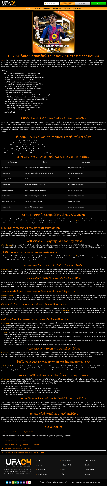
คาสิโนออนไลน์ (5, 323)
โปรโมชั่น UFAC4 (6, 366)
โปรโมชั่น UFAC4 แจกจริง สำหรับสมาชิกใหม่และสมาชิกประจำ (24, 103)
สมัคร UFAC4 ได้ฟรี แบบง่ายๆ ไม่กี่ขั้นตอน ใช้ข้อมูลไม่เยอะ (24, 105)
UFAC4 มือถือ (77, 8)
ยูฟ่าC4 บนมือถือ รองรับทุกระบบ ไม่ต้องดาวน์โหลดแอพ (25, 88)
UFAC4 (28, 8)
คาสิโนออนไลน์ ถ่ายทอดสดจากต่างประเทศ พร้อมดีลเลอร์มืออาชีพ (28, 99)
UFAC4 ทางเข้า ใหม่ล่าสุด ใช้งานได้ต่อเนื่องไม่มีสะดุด (22, 82)
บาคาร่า (6, 332)
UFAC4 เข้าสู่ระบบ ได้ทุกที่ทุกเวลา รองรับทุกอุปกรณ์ (21, 86)
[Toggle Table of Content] (102, 71)
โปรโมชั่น (67, 8)
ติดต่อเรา (49, 482)
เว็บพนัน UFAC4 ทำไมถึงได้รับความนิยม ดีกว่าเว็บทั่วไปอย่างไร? (25, 77)
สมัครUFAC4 (5, 379)
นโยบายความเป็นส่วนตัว (60, 482)
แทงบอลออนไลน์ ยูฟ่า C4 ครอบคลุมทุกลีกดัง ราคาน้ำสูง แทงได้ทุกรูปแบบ (30, 95)
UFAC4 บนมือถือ (73, 256)
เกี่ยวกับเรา (43, 482)
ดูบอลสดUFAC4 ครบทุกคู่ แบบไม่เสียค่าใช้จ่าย (19, 101)
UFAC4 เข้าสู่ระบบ (6, 245)
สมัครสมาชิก (57, 8)
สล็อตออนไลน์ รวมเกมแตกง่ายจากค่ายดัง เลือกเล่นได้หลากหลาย (28, 97)
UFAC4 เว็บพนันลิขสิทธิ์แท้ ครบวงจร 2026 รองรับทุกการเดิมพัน (21, 73)
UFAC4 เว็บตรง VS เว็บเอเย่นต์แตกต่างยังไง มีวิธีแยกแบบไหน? (24, 80)
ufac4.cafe (86, 482)
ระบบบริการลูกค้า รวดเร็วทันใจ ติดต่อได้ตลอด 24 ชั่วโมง (23, 107)
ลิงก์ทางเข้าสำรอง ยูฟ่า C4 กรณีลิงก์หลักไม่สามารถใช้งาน (26, 84)
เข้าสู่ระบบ (37, 8)
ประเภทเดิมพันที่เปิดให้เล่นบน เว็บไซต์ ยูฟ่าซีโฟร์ (20, 92)
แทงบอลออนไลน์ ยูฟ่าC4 (8, 295)
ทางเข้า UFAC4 (75, 221)
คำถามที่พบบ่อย (11, 112)
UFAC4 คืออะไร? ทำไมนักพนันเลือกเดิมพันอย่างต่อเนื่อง (22, 75)
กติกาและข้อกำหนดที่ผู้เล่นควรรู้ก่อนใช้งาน (19, 110)
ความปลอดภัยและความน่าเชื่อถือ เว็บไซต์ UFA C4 (21, 90)
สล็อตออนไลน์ (65, 310)
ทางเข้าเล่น (46, 8)
